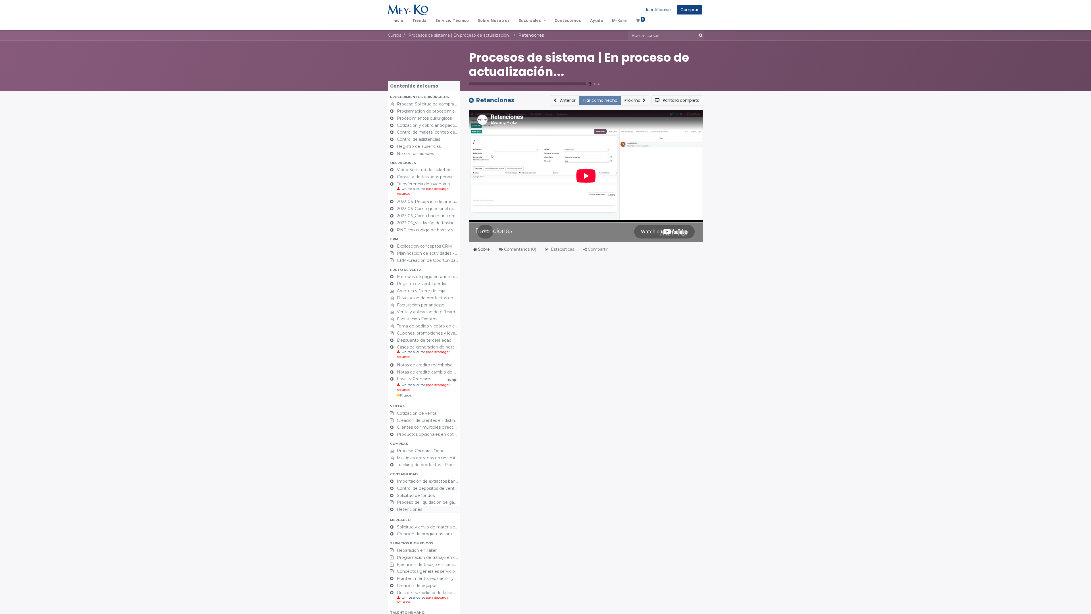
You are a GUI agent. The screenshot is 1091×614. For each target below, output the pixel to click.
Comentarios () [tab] (519, 249)
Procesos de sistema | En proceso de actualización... (579, 64)
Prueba (406, 395)
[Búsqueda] (699, 35)
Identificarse (658, 10)
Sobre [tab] (483, 249)
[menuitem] (398, 20)
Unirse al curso (413, 189)
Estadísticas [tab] (562, 249)
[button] (424, 97)
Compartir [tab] (597, 249)
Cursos (394, 35)
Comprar (689, 10)
